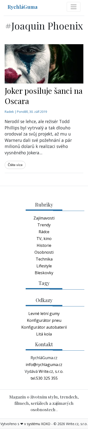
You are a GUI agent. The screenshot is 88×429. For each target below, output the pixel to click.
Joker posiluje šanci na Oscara (44, 95)
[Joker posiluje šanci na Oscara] (44, 64)
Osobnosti (44, 252)
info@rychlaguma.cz (44, 364)
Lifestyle (44, 266)
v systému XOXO (37, 423)
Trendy (44, 225)
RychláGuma (22, 6)
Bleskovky (44, 272)
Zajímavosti (44, 218)
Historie (44, 245)
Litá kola (44, 334)
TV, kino (44, 238)
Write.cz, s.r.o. (51, 371)
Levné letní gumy (44, 313)
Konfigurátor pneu (44, 320)
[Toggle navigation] (73, 7)
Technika (44, 259)
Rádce (44, 231)
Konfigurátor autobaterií (44, 327)
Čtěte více (15, 165)
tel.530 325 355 (44, 378)
